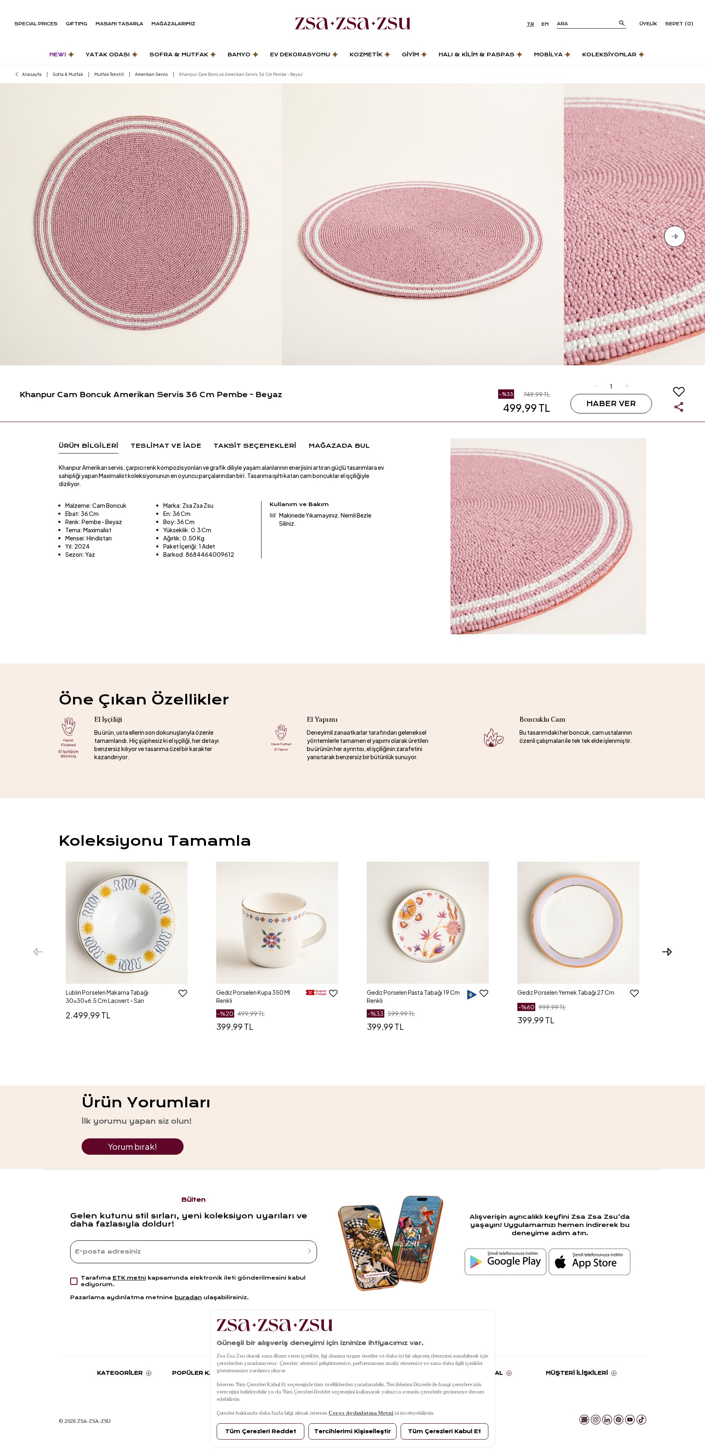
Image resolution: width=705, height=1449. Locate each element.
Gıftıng (76, 24)
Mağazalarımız (173, 24)
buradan (188, 1297)
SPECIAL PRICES (36, 24)
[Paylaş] (679, 406)
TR (530, 24)
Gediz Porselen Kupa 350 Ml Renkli (253, 996)
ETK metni (129, 1278)
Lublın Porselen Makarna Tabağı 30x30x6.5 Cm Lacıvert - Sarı (107, 996)
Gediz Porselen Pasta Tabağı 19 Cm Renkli (413, 996)
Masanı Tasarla (119, 24)
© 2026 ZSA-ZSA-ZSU (85, 1421)
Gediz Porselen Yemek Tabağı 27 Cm (565, 992)
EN (545, 24)
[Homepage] (352, 24)
